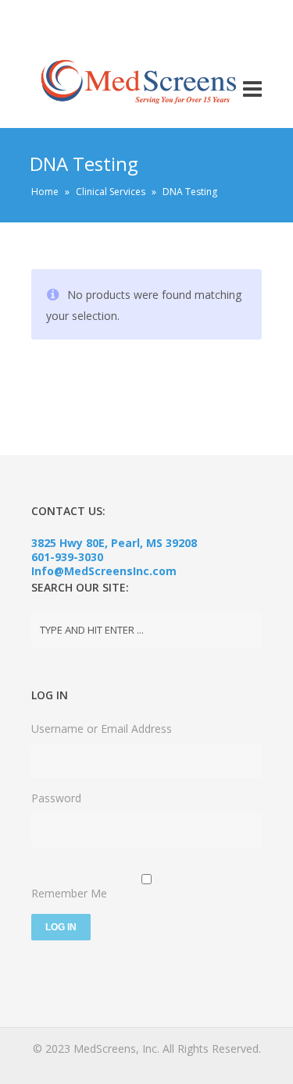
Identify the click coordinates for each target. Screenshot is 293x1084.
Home (45, 191)
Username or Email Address (101, 728)
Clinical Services (110, 191)
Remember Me (69, 893)
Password (56, 798)
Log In (61, 927)
